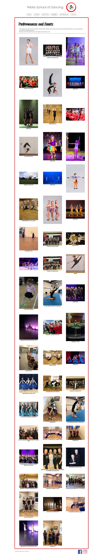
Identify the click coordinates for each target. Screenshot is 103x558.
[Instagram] (85, 552)
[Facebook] (80, 552)
